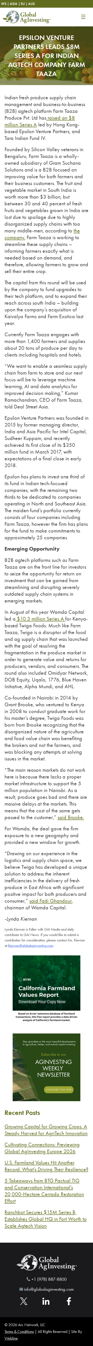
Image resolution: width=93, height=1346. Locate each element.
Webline (11, 1338)
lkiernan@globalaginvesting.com (30, 945)
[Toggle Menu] (83, 17)
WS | (5, 4)
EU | (24, 4)
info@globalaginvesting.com (49, 1289)
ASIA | (15, 4)
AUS (31, 4)
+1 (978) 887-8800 (49, 1279)
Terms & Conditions (19, 1331)
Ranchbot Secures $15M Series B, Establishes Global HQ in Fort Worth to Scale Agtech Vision (46, 1219)
